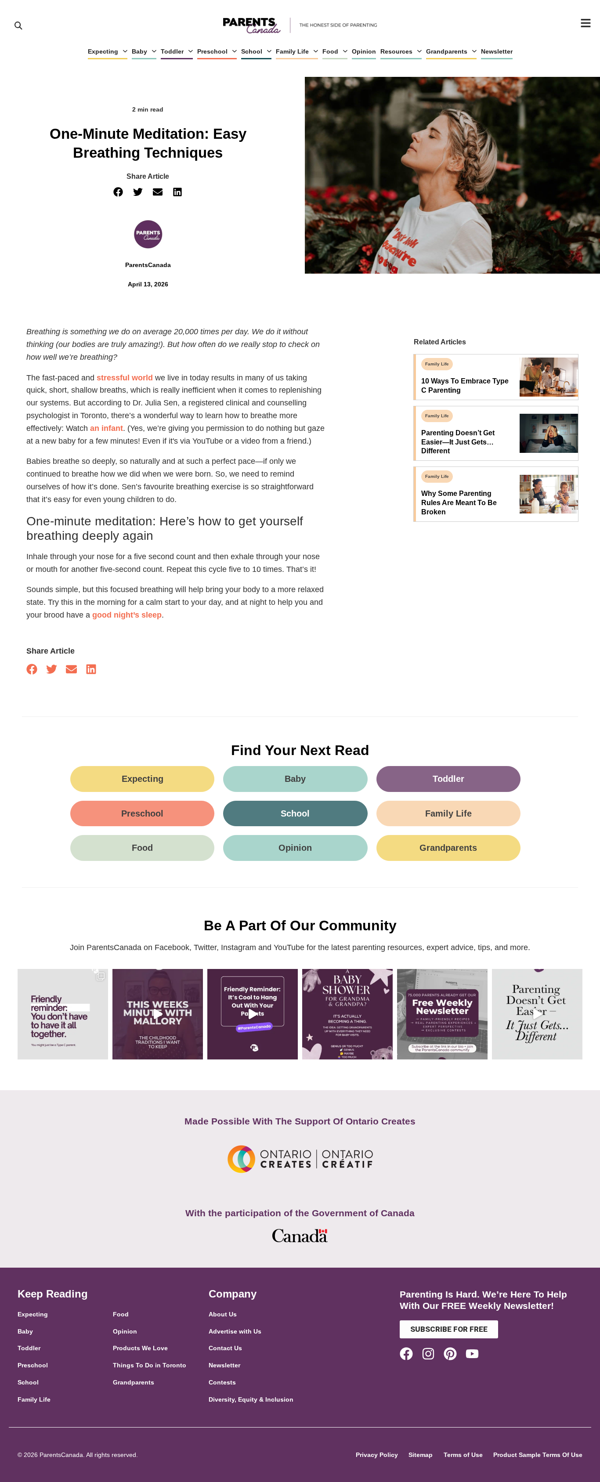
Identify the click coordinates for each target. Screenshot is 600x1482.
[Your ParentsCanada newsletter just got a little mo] (442, 1014)
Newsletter (497, 51)
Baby (139, 51)
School (251, 51)
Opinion (364, 51)
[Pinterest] (450, 1353)
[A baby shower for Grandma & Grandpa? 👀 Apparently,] (347, 1014)
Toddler (172, 51)
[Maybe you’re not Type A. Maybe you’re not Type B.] (63, 1014)
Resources (396, 51)
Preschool (212, 51)
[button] (118, 192)
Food (330, 51)
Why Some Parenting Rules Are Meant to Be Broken (459, 503)
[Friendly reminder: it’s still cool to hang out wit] (252, 1014)
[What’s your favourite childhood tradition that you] (157, 1014)
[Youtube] (472, 1353)
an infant (106, 428)
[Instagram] (428, 1353)
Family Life (292, 51)
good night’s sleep (127, 615)
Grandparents (446, 51)
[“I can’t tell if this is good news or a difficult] (537, 1014)
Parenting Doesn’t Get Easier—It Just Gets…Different (458, 442)
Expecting (103, 51)
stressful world (125, 377)
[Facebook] (406, 1353)
